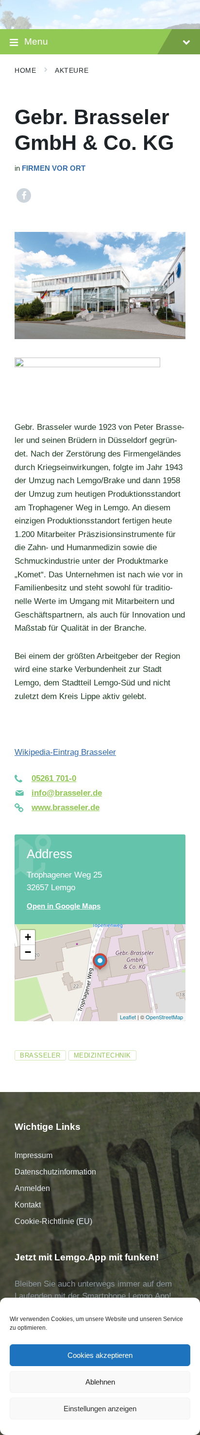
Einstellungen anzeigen (100, 1408)
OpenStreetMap (164, 1017)
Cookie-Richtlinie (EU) (53, 1221)
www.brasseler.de (66, 807)
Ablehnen (100, 1382)
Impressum (33, 1155)
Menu (36, 41)
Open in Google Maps (63, 906)
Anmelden (32, 1188)
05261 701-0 (54, 778)
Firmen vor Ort (53, 168)
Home (25, 70)
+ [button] (28, 937)
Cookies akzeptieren (100, 1355)
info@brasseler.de (67, 793)
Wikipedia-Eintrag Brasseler (65, 752)
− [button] (28, 952)
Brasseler (40, 1055)
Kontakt (28, 1205)
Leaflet (128, 1017)
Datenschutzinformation (55, 1172)
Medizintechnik (102, 1055)
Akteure (71, 70)
